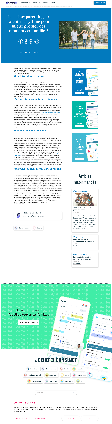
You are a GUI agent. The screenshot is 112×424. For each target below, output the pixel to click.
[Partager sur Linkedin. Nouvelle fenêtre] (31, 41)
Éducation (80, 369)
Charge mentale (23, 228)
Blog (52, 3)
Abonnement (36, 3)
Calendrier (33, 369)
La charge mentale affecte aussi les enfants (51, 112)
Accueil (7, 6)
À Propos (45, 3)
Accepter (71, 418)
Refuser (89, 418)
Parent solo (53, 381)
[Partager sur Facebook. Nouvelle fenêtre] (20, 41)
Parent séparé (36, 381)
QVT (82, 381)
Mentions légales (39, 418)
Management (81, 375)
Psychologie (69, 381)
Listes (67, 375)
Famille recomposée (35, 375)
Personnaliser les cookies (22, 418)
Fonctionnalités (25, 3)
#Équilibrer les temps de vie (80, 191)
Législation (53, 375)
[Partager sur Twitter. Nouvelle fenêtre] (26, 41)
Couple (39, 228)
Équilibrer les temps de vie (24, 6)
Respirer (15, 6)
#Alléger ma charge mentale (80, 237)
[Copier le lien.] (36, 41)
